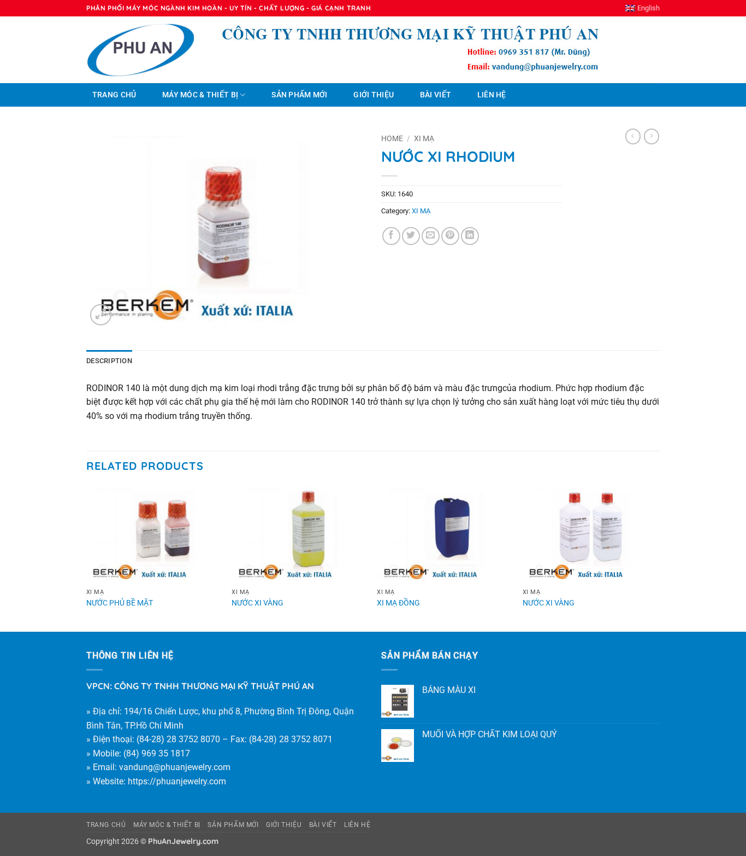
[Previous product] (651, 136)
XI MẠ (424, 138)
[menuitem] (642, 8)
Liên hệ (491, 95)
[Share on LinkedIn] (470, 236)
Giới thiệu (373, 95)
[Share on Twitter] (411, 236)
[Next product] (633, 136)
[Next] (656, 558)
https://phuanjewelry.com (177, 781)
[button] (100, 314)
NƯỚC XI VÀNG (257, 603)
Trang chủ (114, 95)
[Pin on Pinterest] (450, 236)
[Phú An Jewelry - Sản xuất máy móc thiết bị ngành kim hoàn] (141, 50)
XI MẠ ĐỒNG (398, 603)
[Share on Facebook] (391, 236)
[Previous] (87, 558)
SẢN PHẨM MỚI (299, 95)
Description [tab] (109, 361)
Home (392, 138)
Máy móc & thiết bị (200, 95)
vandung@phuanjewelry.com (174, 767)
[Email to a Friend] (431, 236)
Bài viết (435, 95)
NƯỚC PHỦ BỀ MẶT (119, 603)
